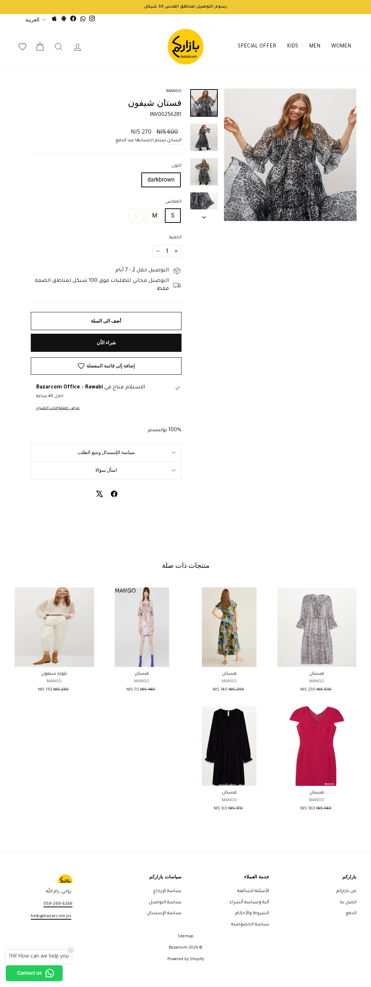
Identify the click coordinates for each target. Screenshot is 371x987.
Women (341, 47)
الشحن (174, 140)
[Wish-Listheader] (22, 46)
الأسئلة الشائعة (253, 891)
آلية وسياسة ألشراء (249, 902)
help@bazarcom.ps (51, 916)
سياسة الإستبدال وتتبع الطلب (106, 452)
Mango (174, 91)
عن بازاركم (346, 891)
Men (314, 47)
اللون (176, 166)
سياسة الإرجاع (167, 891)
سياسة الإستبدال (164, 913)
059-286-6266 (57, 904)
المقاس (174, 202)
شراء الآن (106, 342)
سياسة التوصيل (165, 902)
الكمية (175, 238)
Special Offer (257, 47)
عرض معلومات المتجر (58, 408)
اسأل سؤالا (106, 470)
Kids (292, 47)
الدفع (351, 913)
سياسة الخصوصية (250, 924)
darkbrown (161, 179)
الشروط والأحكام (252, 913)
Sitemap (185, 936)
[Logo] (185, 47)
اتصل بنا (348, 902)
